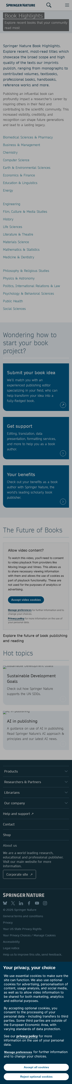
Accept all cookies (36, 1067)
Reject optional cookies (36, 1076)
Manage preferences (18, 1052)
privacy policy (27, 1036)
